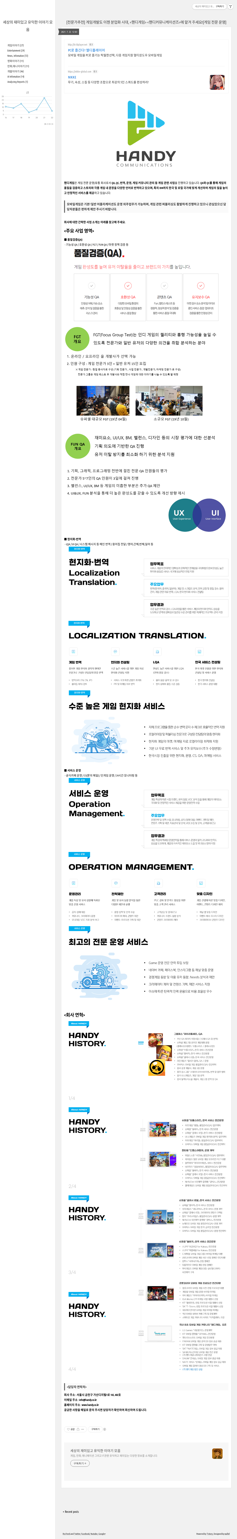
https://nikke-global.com (79, 71)
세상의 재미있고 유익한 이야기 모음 (95, 1451)
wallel (227, 1534)
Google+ (102, 1534)
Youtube (94, 1534)
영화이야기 (15, 60)
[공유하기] (78, 1429)
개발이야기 (15, 71)
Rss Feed (66, 1534)
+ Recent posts (71, 1511)
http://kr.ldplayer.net (77, 44)
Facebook (85, 1534)
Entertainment (16, 50)
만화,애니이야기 (18, 66)
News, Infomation (17, 55)
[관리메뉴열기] (230, 6)
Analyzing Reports (17, 81)
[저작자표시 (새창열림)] (104, 1429)
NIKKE (72, 77)
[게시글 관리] (82, 1429)
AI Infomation (15, 76)
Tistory (210, 1534)
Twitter (77, 1534)
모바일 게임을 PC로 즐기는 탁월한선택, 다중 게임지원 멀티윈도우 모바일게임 (115, 55)
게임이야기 (15, 45)
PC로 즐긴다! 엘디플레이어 (86, 50)
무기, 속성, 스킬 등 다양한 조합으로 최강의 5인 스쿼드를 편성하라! (108, 82)
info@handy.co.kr (88, 1399)
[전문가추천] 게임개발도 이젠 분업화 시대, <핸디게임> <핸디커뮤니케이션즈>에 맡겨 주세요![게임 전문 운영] (146, 22)
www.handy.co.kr (90, 1404)
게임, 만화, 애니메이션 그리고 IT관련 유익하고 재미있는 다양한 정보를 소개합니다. (114, 1455)
